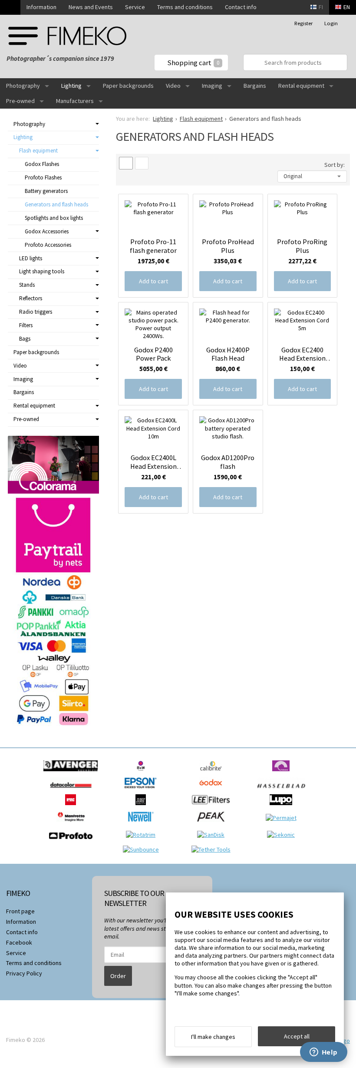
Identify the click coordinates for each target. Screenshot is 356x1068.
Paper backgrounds (128, 86)
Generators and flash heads (56, 204)
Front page (20, 911)
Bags (24, 338)
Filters (26, 325)
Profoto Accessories (48, 245)
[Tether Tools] (213, 849)
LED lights (30, 258)
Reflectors (30, 298)
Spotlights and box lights (54, 218)
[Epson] (143, 790)
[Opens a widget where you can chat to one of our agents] (323, 1053)
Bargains (255, 86)
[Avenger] (72, 773)
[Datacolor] (73, 790)
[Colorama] (282, 773)
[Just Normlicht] (142, 807)
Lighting (71, 86)
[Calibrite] (213, 773)
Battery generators (46, 191)
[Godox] (213, 790)
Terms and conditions (185, 7)
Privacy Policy (24, 973)
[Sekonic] (283, 835)
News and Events (91, 7)
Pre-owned (20, 101)
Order (118, 976)
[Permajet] (283, 818)
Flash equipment (38, 150)
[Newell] (143, 824)
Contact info (241, 7)
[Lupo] (283, 807)
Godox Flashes (42, 164)
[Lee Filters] (213, 807)
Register (303, 23)
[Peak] (213, 824)
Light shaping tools (41, 271)
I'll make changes (213, 1037)
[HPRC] (72, 807)
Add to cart (153, 281)
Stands (27, 285)
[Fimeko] (67, 36)
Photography (23, 86)
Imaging (212, 86)
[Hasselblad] (283, 790)
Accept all (297, 1036)
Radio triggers (35, 311)
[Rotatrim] (143, 835)
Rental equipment (301, 86)
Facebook (19, 942)
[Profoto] (73, 841)
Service (135, 7)
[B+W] (143, 773)
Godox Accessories (47, 231)
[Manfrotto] (73, 824)
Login (331, 23)
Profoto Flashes (43, 177)
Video (173, 86)
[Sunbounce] (143, 849)
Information (41, 7)
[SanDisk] (213, 835)
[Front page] (10, 7)
